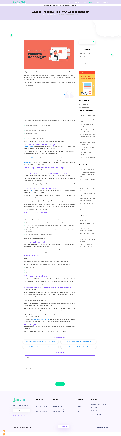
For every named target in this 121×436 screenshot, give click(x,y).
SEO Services (56, 404)
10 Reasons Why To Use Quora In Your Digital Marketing (88, 239)
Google (31, 190)
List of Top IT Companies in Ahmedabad (88, 153)
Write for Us (104, 2)
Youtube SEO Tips (84, 220)
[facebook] (13, 416)
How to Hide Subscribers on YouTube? (88, 158)
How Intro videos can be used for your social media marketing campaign (88, 142)
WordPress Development (42, 409)
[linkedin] (15, 416)
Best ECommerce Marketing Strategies (88, 224)
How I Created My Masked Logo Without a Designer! (40, 346)
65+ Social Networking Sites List (88, 194)
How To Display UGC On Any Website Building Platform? (78, 346)
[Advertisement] (49, 109)
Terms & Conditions (102, 427)
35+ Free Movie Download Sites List (88, 120)
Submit (60, 384)
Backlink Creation (84, 60)
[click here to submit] (29, 410)
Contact (97, 2)
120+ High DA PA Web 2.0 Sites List (88, 204)
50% (32, 157)
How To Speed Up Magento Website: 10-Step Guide (54, 94)
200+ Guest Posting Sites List (87, 169)
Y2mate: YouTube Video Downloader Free (88, 116)
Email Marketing (84, 66)
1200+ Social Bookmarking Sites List (88, 189)
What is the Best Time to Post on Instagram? (88, 125)
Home (69, 2)
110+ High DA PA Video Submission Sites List (88, 199)
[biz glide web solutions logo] (19, 2)
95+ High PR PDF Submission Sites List (88, 208)
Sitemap (79, 414)
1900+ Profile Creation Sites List (88, 184)
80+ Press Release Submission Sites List (88, 180)
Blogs (90, 2)
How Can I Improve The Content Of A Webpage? (88, 229)
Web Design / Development (42, 404)
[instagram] (24, 416)
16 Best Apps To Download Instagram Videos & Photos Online (88, 136)
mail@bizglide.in (95, 410)
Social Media (83, 57)
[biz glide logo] (23, 400)
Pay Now (64, 426)
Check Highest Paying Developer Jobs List (88, 130)
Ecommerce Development (42, 406)
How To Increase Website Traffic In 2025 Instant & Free (88, 245)
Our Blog (79, 406)
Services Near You (40, 414)
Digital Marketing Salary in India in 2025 (88, 148)
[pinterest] (21, 416)
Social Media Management (59, 411)
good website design (29, 146)
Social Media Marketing (58, 409)
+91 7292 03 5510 (96, 414)
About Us (76, 2)
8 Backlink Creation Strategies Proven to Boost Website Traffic (64, 5)
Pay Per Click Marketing (58, 406)
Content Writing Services (58, 414)
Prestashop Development (42, 411)
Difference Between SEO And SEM (88, 234)
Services (84, 2)
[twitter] (18, 416)
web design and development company (40, 319)
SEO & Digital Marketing (86, 53)
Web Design (83, 63)
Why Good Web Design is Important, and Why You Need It (78, 341)
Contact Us (79, 411)
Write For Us (80, 409)
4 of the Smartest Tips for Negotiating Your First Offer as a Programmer (40, 341)
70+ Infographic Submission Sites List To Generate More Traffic (88, 174)
